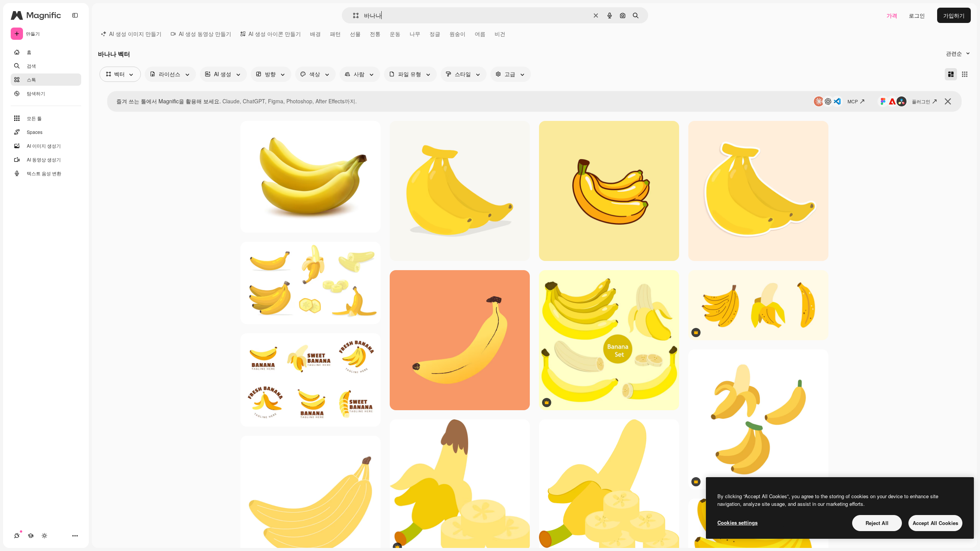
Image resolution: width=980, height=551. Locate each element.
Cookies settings (737, 522)
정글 (435, 33)
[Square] (965, 74)
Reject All (877, 523)
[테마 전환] (44, 536)
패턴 (335, 33)
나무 (415, 33)
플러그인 (921, 101)
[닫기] (947, 101)
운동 (395, 33)
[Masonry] (951, 74)
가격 (892, 15)
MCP (853, 101)
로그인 (917, 15)
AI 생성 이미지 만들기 (135, 33)
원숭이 (457, 33)
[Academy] (30, 536)
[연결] (17, 536)
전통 (375, 33)
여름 (480, 33)
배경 (315, 33)
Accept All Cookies (935, 523)
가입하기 (954, 15)
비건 (500, 33)
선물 (355, 33)
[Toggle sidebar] (75, 15)
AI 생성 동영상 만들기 (205, 33)
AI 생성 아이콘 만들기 (274, 33)
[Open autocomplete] (352, 15)
